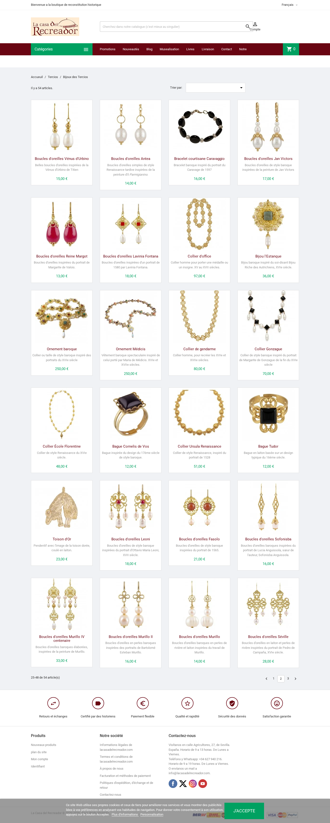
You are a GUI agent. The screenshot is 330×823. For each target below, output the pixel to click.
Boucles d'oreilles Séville (268, 637)
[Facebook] (173, 783)
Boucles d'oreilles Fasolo (199, 539)
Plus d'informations (125, 814)
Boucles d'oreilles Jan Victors (268, 159)
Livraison (208, 49)
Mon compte (39, 759)
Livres (190, 49)
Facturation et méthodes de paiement (125, 776)
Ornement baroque (62, 349)
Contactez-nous (110, 794)
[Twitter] (183, 783)
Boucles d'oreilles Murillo (199, 637)
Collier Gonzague (268, 349)
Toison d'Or (62, 539)
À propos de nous (111, 768)
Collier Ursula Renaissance (199, 446)
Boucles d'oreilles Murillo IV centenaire (62, 639)
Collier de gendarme (199, 349)
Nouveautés (131, 49)
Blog (149, 49)
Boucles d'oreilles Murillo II (131, 637)
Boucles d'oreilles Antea (130, 159)
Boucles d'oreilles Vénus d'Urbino (62, 159)
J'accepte (244, 810)
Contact (226, 49)
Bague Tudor (268, 446)
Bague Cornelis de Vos (130, 446)
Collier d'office (199, 256)
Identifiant (38, 766)
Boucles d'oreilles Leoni (130, 539)
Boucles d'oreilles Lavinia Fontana (130, 256)
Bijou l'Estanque (268, 256)
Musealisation (169, 49)
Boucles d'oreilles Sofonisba (268, 539)
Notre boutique (245, 55)
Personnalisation (151, 814)
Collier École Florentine (62, 446)
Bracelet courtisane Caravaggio (199, 159)
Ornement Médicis (130, 349)
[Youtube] (202, 783)
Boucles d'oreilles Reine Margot (61, 256)
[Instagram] (192, 783)
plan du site (39, 752)
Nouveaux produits (43, 745)
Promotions (107, 49)
